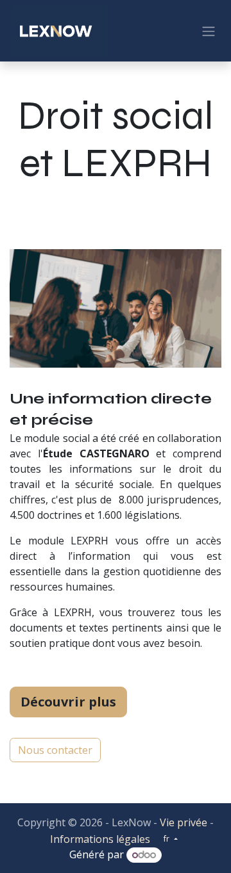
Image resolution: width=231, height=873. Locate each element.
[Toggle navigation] (208, 30)
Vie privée (183, 822)
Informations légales (100, 839)
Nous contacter (55, 750)
